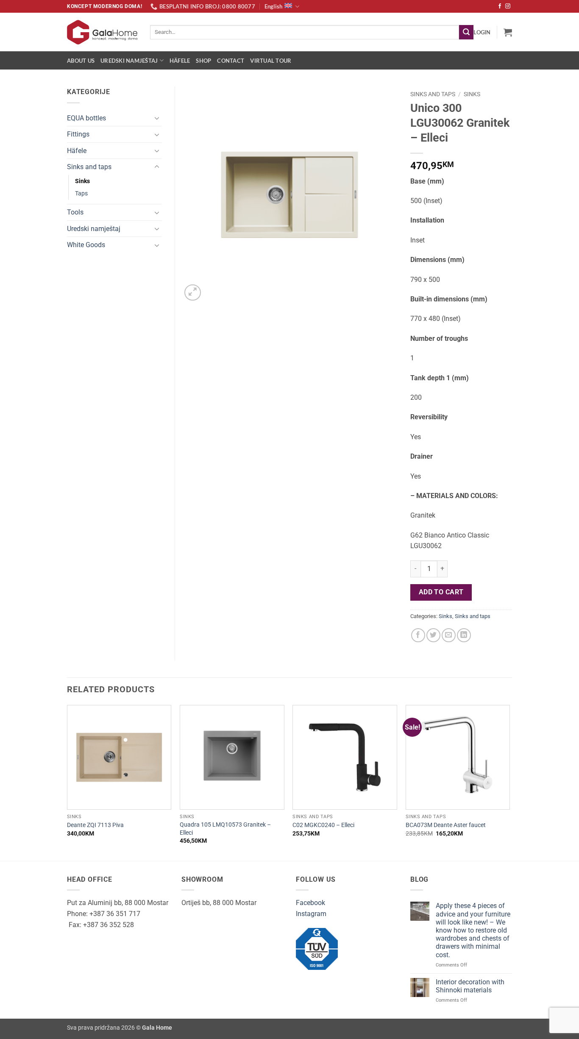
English (273, 6)
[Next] (509, 782)
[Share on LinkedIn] (464, 635)
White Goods (86, 245)
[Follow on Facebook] (499, 6)
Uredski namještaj (129, 60)
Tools (75, 212)
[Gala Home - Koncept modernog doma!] (102, 32)
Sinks (472, 94)
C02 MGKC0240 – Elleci (323, 825)
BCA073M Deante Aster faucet (446, 825)
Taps (81, 193)
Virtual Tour (270, 60)
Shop (203, 60)
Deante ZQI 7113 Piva (95, 825)
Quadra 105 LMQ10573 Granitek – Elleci (225, 828)
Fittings (78, 134)
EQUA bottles (86, 118)
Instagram (311, 914)
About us (81, 60)
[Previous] (67, 782)
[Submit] (466, 32)
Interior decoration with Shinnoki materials (470, 986)
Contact (230, 60)
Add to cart (441, 592)
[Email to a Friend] (449, 635)
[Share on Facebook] (418, 635)
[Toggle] (157, 118)
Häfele (180, 60)
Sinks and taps (432, 94)
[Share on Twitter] (433, 635)
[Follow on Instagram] (507, 6)
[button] (481, 32)
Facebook (310, 903)
